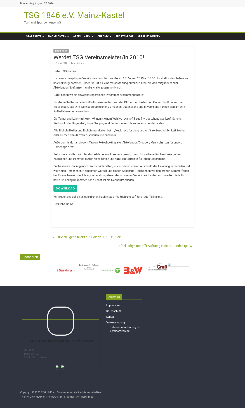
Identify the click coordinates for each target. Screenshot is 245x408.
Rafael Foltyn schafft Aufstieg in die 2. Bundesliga (154, 246)
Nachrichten (57, 36)
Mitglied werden (149, 36)
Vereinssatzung (115, 322)
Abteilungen (81, 36)
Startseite (33, 36)
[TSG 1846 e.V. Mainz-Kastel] (22, 36)
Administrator (77, 63)
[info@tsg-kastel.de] (63, 365)
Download (65, 188)
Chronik (103, 36)
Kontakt (111, 316)
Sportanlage (124, 36)
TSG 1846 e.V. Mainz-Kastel (74, 15)
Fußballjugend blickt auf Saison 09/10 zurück (87, 237)
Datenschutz (114, 311)
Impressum (113, 305)
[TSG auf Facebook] (58, 365)
